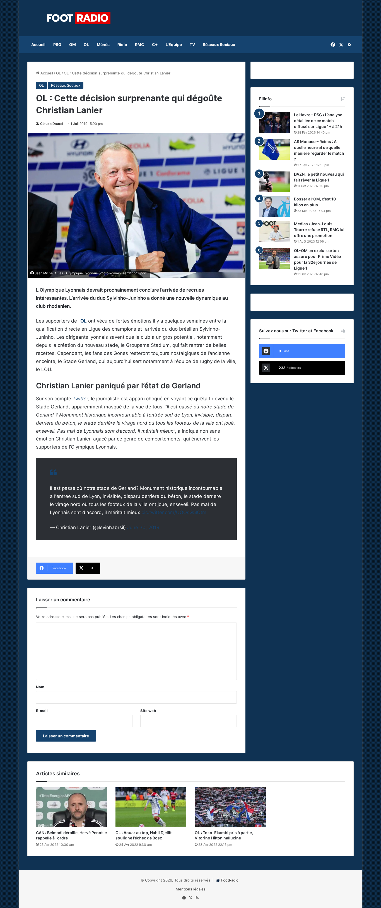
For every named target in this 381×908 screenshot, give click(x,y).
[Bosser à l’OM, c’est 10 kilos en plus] (274, 206)
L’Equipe (174, 44)
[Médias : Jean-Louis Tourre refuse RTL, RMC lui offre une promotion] (274, 231)
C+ (155, 44)
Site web (148, 710)
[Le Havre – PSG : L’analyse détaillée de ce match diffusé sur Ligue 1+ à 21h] (274, 122)
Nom (40, 687)
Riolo (122, 44)
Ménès (103, 44)
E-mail (42, 710)
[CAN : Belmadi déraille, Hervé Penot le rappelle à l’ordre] (71, 807)
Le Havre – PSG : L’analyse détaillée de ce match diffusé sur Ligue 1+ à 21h (318, 120)
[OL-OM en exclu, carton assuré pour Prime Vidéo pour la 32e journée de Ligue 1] (274, 258)
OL (86, 44)
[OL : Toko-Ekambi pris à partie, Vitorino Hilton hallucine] (230, 807)
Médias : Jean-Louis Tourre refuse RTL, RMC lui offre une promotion (319, 229)
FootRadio (229, 880)
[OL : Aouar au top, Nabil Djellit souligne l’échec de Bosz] (151, 807)
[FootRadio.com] (79, 18)
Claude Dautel (51, 124)
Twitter (80, 398)
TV (192, 44)
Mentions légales (191, 889)
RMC (139, 44)
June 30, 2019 (143, 527)
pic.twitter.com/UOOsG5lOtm (173, 512)
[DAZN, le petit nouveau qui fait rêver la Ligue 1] (274, 181)
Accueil (38, 44)
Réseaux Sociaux (219, 44)
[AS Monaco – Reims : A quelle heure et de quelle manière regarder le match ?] (274, 149)
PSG (57, 44)
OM (72, 44)
